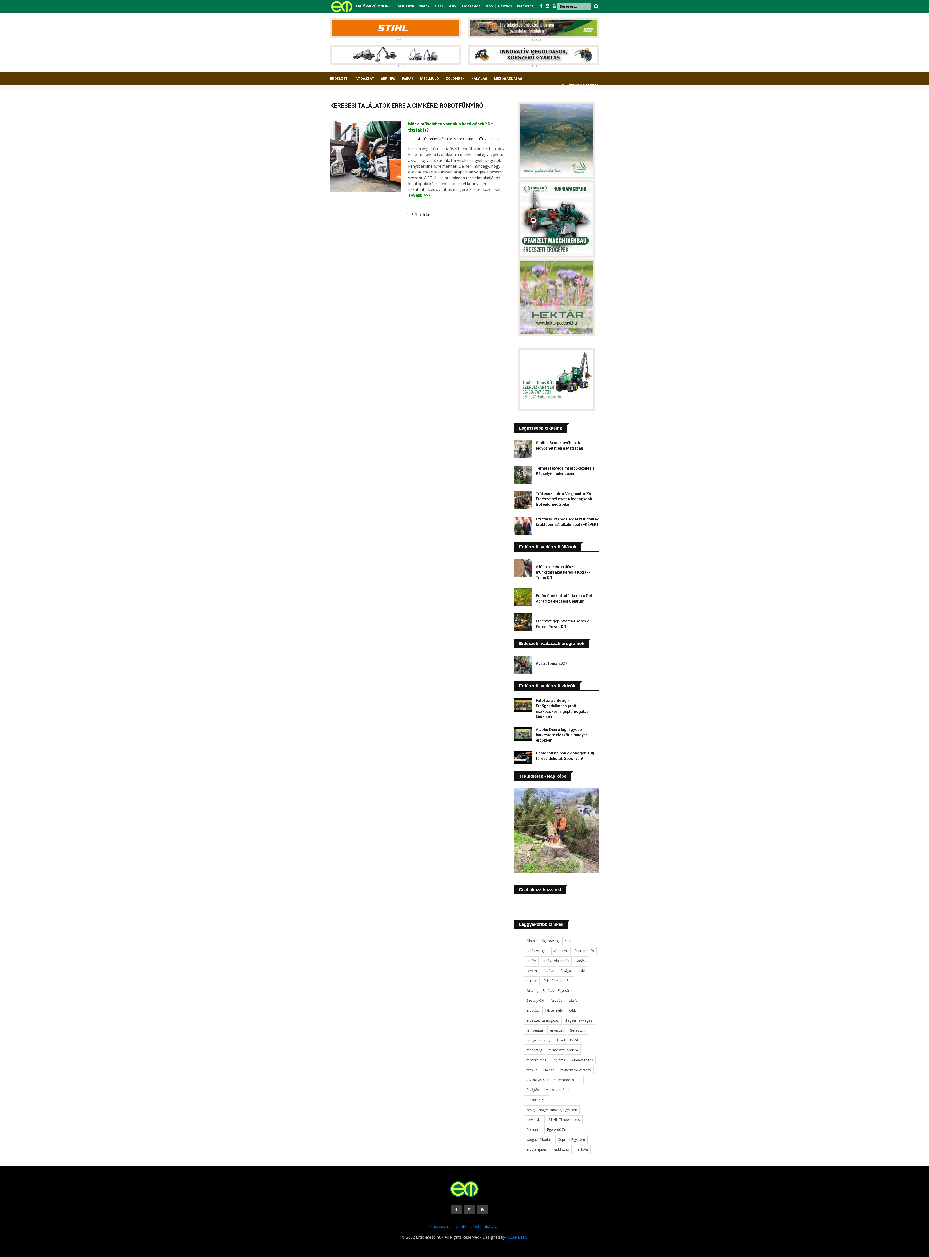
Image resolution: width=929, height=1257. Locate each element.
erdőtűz (532, 1010)
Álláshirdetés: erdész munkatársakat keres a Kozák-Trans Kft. (563, 572)
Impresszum (441, 1226)
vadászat (561, 950)
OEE (572, 1010)
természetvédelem (563, 1050)
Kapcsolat (525, 6)
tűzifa (573, 1000)
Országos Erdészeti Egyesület (549, 990)
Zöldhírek (455, 79)
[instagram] (548, 5)
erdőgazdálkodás (555, 960)
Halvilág (479, 79)
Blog (489, 6)
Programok (471, 6)
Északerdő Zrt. (568, 1040)
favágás (532, 1089)
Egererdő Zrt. (557, 1129)
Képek (452, 6)
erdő (581, 970)
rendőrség (534, 1050)
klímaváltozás (582, 1060)
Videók (424, 6)
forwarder (534, 1119)
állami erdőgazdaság (542, 941)
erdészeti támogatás (542, 1020)
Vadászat (365, 79)
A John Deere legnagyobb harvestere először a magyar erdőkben (561, 735)
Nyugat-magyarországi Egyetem (551, 1109)
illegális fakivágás (578, 1020)
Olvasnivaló (344, 97)
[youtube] (554, 5)
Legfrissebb (405, 6)
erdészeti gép (536, 950)
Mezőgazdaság (508, 79)
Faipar (407, 79)
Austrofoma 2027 (551, 663)
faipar (549, 1070)
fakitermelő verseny (575, 1070)
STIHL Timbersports (564, 1119)
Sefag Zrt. (577, 1030)
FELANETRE (516, 1237)
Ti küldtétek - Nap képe (542, 776)
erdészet (557, 1030)
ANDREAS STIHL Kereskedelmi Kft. (553, 1080)
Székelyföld (535, 1000)
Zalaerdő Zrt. (536, 1099)
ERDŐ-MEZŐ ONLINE (373, 6)
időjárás (559, 1060)
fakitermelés (584, 950)
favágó (565, 970)
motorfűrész (536, 1060)
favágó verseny (538, 1040)
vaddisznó (561, 1149)
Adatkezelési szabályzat (477, 1226)
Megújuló (429, 79)
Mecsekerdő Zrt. (558, 1089)
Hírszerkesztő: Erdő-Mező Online (447, 138)
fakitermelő (554, 1010)
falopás (556, 1000)
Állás (439, 6)
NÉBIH (531, 970)
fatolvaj (532, 1070)
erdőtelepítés (536, 1149)
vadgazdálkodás (539, 1139)
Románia (533, 1129)
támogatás (535, 1030)
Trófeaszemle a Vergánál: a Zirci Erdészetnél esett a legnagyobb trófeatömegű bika (565, 499)
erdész (548, 970)
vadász (581, 960)
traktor (531, 980)
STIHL (570, 941)
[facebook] (541, 5)
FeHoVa (582, 1149)
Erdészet (339, 79)
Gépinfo (388, 79)
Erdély (531, 960)
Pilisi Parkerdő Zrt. (558, 980)
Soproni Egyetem (571, 1139)
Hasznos (505, 6)
